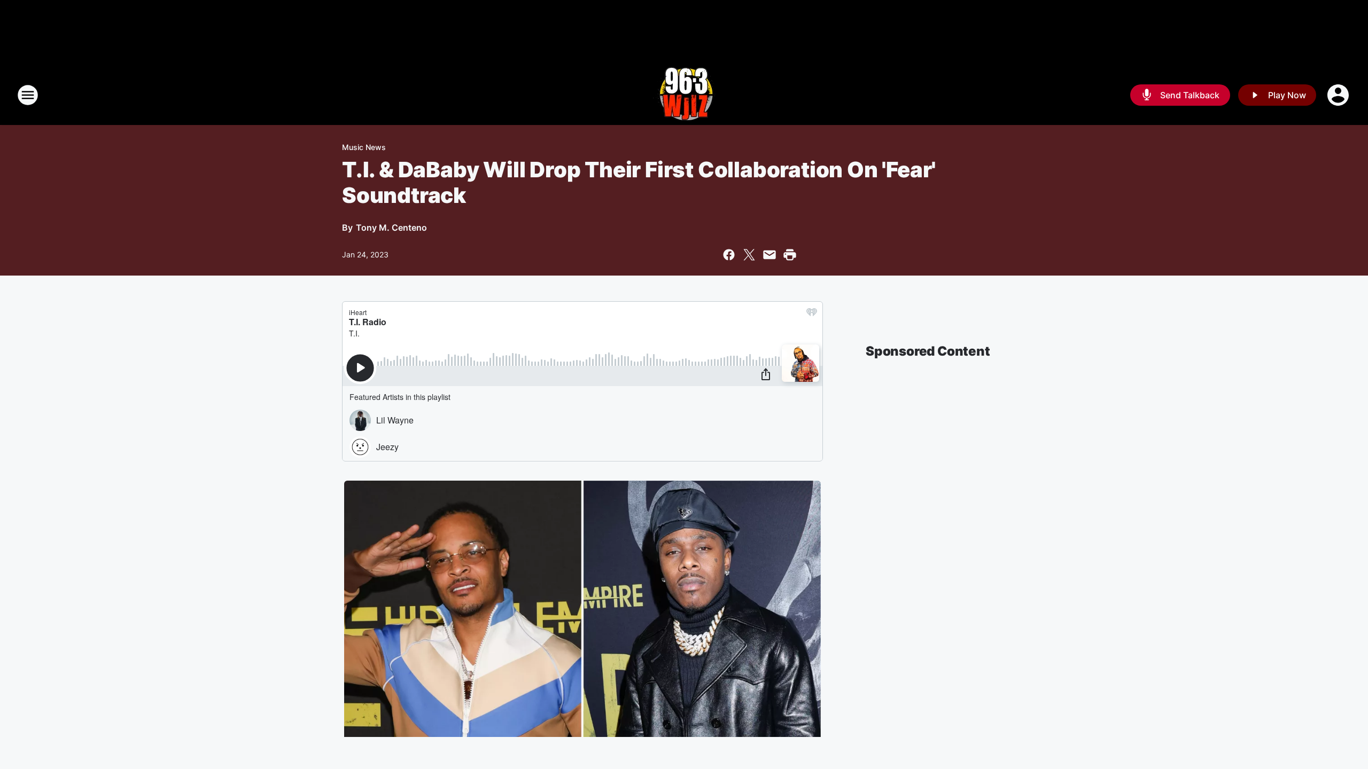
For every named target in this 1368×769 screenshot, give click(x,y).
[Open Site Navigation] (27, 95)
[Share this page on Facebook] (728, 254)
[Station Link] (684, 95)
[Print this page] (789, 254)
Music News (364, 147)
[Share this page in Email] (769, 254)
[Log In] (1339, 95)
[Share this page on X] (749, 254)
